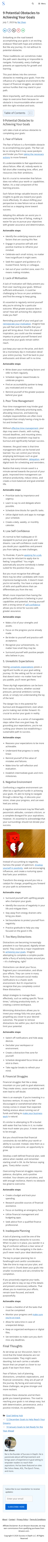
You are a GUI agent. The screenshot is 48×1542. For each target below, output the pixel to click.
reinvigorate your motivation (17, 323)
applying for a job (32, 555)
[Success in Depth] (3, 3)
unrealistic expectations (22, 666)
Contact (12, 1519)
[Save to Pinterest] (18, 30)
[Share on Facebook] (9, 30)
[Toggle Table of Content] (29, 113)
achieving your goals (15, 951)
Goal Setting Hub (14, 1415)
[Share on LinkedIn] (5, 30)
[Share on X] (14, 30)
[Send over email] (23, 30)
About (4, 1519)
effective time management (24, 428)
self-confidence (32, 604)
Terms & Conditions (38, 1519)
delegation (34, 459)
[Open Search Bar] (33, 3)
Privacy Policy (22, 1519)
